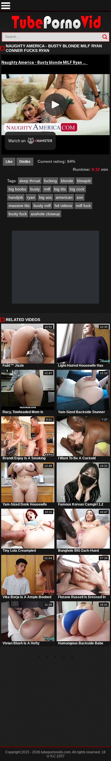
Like (9, 162)
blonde (67, 180)
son (80, 197)
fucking (50, 180)
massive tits (19, 205)
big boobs (17, 189)
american (64, 197)
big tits (60, 189)
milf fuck (83, 205)
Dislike (24, 162)
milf (47, 189)
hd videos (63, 205)
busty (35, 189)
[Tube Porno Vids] (55, 22)
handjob (16, 197)
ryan (31, 197)
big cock (77, 189)
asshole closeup (45, 214)
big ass (45, 197)
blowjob (84, 180)
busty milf (42, 205)
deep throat (29, 180)
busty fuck (18, 214)
